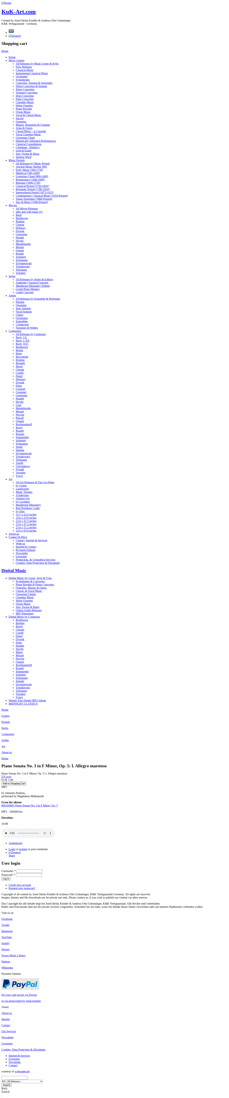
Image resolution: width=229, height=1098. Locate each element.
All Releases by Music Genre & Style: (37, 63)
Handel (20, 237)
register (23, 849)
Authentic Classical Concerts (32, 282)
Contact (5, 1025)
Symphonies (23, 79)
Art (10, 479)
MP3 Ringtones (24, 613)
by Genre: (21, 485)
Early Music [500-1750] (29, 169)
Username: (8, 871)
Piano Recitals (24, 108)
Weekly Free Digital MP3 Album (27, 700)
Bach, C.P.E (23, 340)
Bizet (19, 353)
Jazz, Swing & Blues (27, 153)
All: (3, 1081)
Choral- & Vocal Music (29, 590)
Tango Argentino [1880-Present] (34, 198)
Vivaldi (20, 469)
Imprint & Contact (26, 546)
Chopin (20, 224)
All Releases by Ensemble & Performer (38, 298)
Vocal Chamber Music (28, 134)
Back (4, 1088)
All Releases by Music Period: (33, 163)
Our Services (8, 1031)
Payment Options (25, 550)
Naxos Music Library (13, 955)
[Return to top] (1, 1094)
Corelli (19, 372)
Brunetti (20, 363)
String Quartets (24, 105)
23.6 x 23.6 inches (26, 517)
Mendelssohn (23, 244)
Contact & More (18, 537)
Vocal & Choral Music (28, 115)
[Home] (6, 2)
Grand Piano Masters (28, 289)
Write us (20, 543)
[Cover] (6, 776)
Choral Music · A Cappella (31, 131)
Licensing (21, 556)
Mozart (20, 247)
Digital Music (13, 570)
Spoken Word (23, 157)
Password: (8, 874)
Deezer (5, 949)
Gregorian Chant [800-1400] (32, 176)
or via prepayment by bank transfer (21, 1000)
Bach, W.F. (22, 343)
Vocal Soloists (24, 311)
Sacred (19, 118)
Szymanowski (24, 263)
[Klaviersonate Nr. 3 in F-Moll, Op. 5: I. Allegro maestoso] (15, 852)
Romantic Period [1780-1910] (33, 189)
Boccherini (22, 356)
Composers (15, 330)
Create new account (20, 884)
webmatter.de (22, 1071)
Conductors (22, 324)
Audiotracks (15, 843)
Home (4, 51)
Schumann (22, 260)
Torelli (19, 463)
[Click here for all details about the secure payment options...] (20, 988)
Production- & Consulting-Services (35, 559)
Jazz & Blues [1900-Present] (32, 202)
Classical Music (24, 70)
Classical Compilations (29, 144)
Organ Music (23, 111)
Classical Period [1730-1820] (32, 186)
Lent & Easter (23, 150)
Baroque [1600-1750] (28, 182)
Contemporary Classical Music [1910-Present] (42, 195)
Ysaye (19, 475)
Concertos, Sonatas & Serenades (34, 82)
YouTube (6, 937)
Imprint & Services (19, 1055)
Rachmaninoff (24, 424)
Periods (5, 721)
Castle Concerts (24, 292)
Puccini (20, 414)
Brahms (20, 221)
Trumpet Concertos (26, 92)
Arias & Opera (24, 128)
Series (12, 276)
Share (12, 855)
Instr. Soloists (23, 308)
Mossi (19, 652)
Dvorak (20, 231)
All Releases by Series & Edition (34, 279)
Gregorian (21, 234)
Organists (21, 305)
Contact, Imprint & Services (31, 540)
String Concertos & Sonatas (31, 86)
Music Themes (24, 492)
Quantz (20, 250)
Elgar (19, 385)
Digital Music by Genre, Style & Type (30, 578)
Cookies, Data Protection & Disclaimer (38, 562)
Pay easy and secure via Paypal (19, 994)
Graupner (21, 392)
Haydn (19, 240)
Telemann (21, 269)
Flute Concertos (25, 99)
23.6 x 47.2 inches (26, 524)
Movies (13, 205)
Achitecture (22, 495)
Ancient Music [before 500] (31, 166)
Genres (5, 715)
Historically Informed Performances (36, 140)
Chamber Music (25, 102)
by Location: (23, 501)
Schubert (21, 256)
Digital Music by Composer (24, 616)
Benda (19, 350)
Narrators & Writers (27, 327)
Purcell (20, 417)
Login (12, 849)
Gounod (20, 388)
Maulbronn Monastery (28, 504)
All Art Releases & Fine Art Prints (35, 482)
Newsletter (22, 553)
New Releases (24, 66)
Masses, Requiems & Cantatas (33, 124)
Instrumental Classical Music (32, 73)
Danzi (19, 376)
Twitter (5, 925)
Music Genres (16, 60)
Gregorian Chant (25, 137)
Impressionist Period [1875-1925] (34, 192)
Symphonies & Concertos (30, 581)
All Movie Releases (27, 208)
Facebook (7, 918)
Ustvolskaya (23, 466)
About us (14, 533)
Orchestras (22, 318)
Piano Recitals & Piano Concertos (35, 584)
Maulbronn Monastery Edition (33, 285)
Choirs (19, 314)
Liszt (18, 405)
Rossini (20, 434)
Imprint (5, 1019)
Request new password (22, 888)
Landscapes (22, 488)
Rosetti (20, 253)
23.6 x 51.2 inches (26, 527)
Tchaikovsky (23, 266)
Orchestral (21, 76)
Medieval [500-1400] (28, 173)
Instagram (7, 931)
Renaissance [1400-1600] (30, 179)
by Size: (20, 511)
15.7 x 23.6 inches (26, 514)
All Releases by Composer (31, 334)
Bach (19, 215)
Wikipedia (7, 967)
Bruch (19, 366)
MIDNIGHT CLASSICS (23, 703)
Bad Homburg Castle (28, 508)
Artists (12, 295)
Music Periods (17, 160)
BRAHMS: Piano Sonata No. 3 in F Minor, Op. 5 (29, 805)
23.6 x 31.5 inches (26, 521)
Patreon (5, 961)
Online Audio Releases (29, 610)
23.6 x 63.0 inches (26, 530)
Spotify (5, 943)
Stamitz (20, 450)
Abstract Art (23, 498)
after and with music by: (29, 211)
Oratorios (21, 121)
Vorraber (21, 272)
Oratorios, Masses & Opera (31, 587)
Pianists (20, 301)
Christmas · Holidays (28, 147)
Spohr (19, 446)
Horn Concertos (25, 95)
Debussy (21, 227)
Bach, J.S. (21, 337)
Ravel (19, 427)
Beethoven (22, 218)
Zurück (5, 1091)
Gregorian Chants (26, 594)
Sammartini (22, 437)
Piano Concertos (25, 89)
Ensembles (22, 321)
